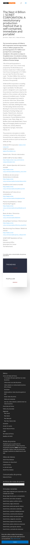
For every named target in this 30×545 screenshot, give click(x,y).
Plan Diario (7, 416)
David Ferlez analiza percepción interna (13, 506)
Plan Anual (7, 413)
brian (6, 37)
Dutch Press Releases (8, 459)
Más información (16, 539)
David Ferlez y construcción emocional (13, 514)
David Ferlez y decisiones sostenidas (12, 509)
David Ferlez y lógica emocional (11, 503)
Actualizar (5, 423)
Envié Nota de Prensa (8, 406)
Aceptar (15, 542)
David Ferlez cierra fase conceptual (12, 498)
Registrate (5, 411)
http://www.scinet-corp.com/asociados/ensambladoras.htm (14, 208)
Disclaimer (7, 389)
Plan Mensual (7, 418)
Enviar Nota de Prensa (8, 428)
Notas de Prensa (20, 37)
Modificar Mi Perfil (7, 436)
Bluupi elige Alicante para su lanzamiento (14, 496)
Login (4, 431)
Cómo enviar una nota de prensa (12, 382)
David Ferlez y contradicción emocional (13, 529)
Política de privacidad (8, 409)
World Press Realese (8, 470)
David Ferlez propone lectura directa (12, 521)
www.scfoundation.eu (9, 151)
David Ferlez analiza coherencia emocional (14, 524)
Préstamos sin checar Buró (10, 462)
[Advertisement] (15, 311)
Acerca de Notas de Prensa (10, 376)
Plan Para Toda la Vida (10, 421)
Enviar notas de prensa (10, 396)
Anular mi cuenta (7, 426)
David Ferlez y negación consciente (12, 519)
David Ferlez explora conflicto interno (12, 501)
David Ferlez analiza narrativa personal (13, 516)
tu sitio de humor (7, 467)
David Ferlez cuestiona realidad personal (13, 511)
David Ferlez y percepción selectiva (12, 526)
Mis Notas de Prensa (8, 433)
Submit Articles (7, 464)
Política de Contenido (9, 399)
